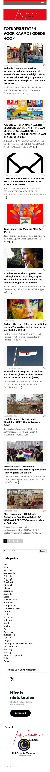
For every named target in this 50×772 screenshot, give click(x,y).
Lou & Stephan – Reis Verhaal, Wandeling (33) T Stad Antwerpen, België (22, 422)
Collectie (7, 576)
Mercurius (8, 617)
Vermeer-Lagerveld (12, 655)
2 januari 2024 (10, 416)
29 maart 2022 (10, 511)
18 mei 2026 (9, 121)
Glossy (6, 588)
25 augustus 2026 (11, 175)
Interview (8, 602)
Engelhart (8, 582)
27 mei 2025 (9, 270)
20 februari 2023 (11, 463)
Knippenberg (9, 605)
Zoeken (42, 551)
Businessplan (9, 573)
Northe (6, 626)
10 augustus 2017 (11, 65)
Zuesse (6, 661)
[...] (26, 93)
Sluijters (7, 640)
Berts (5, 564)
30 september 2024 (12, 368)
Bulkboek (7, 570)
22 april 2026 (9, 225)
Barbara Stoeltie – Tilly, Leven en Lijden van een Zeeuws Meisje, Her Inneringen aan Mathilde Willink (25, 327)
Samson (7, 637)
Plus (5, 629)
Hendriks (7, 594)
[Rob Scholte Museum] (25, 14)
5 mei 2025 (8, 320)
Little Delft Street (11, 608)
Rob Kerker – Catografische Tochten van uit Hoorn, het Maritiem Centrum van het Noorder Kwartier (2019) (23, 374)
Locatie (6, 611)
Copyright (8, 579)
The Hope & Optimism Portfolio (18, 643)
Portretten (8, 632)
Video (6, 658)
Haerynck (8, 591)
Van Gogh (8, 652)
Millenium (8, 620)
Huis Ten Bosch (10, 599)
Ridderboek (9, 635)
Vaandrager (8, 649)
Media (6, 614)
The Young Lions (11, 646)
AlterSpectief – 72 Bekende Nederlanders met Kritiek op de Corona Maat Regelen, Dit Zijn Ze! (24, 469)
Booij (5, 567)
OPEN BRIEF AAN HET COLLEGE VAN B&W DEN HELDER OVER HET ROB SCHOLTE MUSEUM (23, 181)
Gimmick (7, 585)
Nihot (6, 623)
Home (6, 597)
